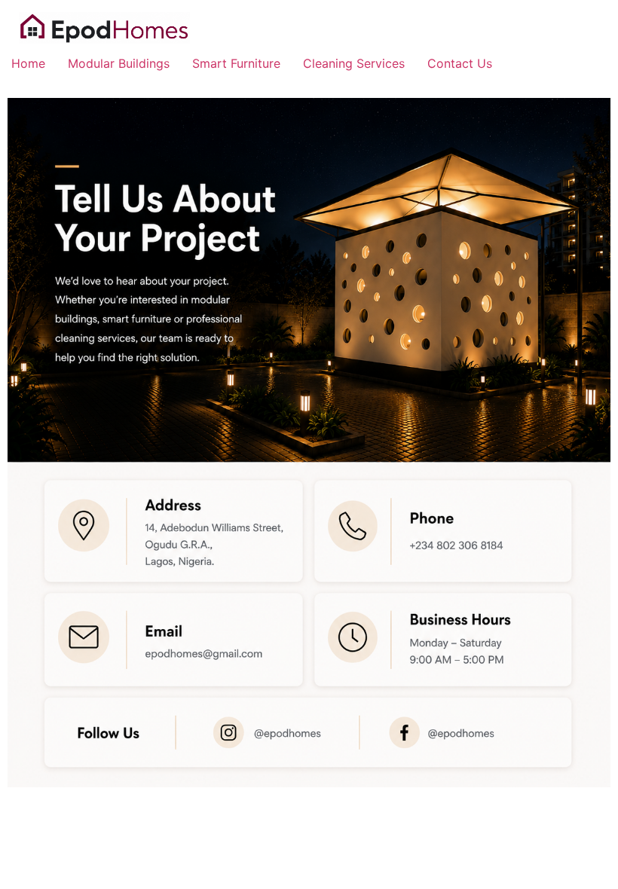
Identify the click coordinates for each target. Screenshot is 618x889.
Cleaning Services (354, 63)
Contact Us (459, 63)
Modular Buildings (119, 63)
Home (28, 63)
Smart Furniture (236, 63)
